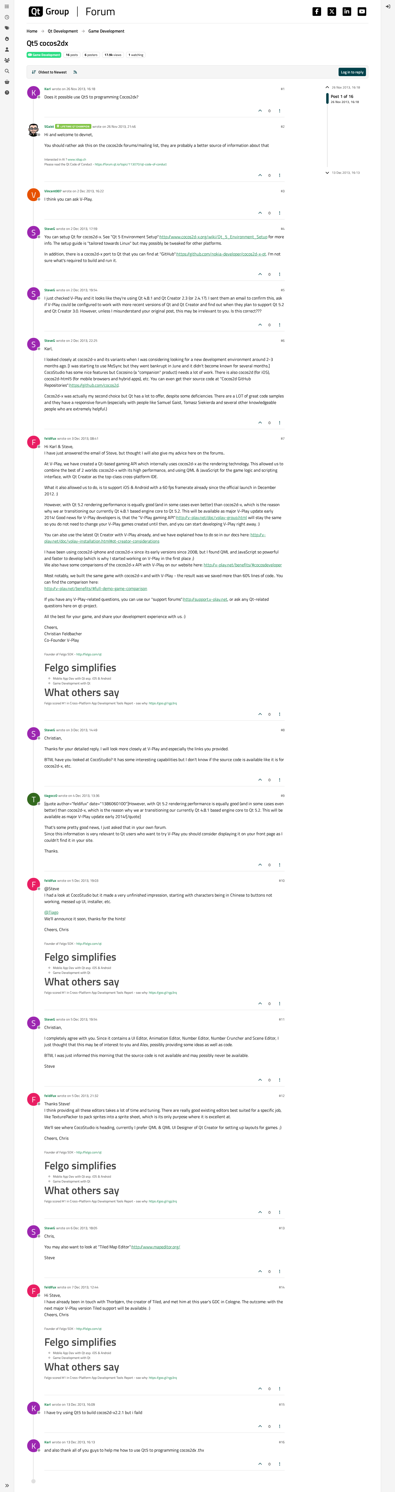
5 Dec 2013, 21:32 (85, 1095)
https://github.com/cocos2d (94, 385)
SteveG (49, 228)
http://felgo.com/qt (89, 654)
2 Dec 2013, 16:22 (90, 191)
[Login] (388, 6)
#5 (283, 290)
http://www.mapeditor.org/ (156, 1247)
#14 (282, 1287)
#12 (282, 1095)
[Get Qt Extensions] (7, 81)
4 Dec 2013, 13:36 (86, 795)
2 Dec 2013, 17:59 (84, 228)
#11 (282, 1019)
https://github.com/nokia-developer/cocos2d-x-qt (221, 254)
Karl (47, 88)
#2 (283, 126)
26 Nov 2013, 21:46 (121, 126)
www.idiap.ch (77, 159)
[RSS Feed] (75, 72)
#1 (283, 88)
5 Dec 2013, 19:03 (85, 880)
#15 (282, 1404)
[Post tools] (280, 110)
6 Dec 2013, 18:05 (84, 1228)
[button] (7, 1485)
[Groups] (7, 60)
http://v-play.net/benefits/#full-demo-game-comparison (95, 588)
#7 (283, 438)
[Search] (7, 71)
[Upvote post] (260, 110)
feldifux (50, 438)
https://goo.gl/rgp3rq (163, 703)
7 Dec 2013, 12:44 (85, 1287)
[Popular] (7, 38)
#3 (283, 191)
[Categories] (7, 6)
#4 (283, 228)
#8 (283, 730)
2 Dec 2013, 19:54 (84, 290)
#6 (283, 340)
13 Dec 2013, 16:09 (80, 1404)
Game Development (46, 54)
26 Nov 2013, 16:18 (80, 88)
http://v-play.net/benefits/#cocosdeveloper (243, 565)
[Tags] (7, 28)
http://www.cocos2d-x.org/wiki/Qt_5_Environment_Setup (213, 236)
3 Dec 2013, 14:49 (84, 730)
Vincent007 (53, 191)
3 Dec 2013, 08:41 (85, 438)
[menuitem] (388, 6)
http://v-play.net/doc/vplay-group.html (211, 517)
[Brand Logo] (71, 11)
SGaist (49, 126)
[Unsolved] (7, 92)
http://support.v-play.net (205, 599)
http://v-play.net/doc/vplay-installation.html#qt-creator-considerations (155, 537)
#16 (282, 1442)
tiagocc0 (50, 795)
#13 (282, 1228)
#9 (283, 795)
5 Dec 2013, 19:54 (84, 1019)
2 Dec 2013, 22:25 (84, 340)
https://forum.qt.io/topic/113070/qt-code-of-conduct (131, 164)
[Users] (7, 49)
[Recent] (7, 17)
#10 (282, 880)
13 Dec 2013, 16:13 (80, 1442)
